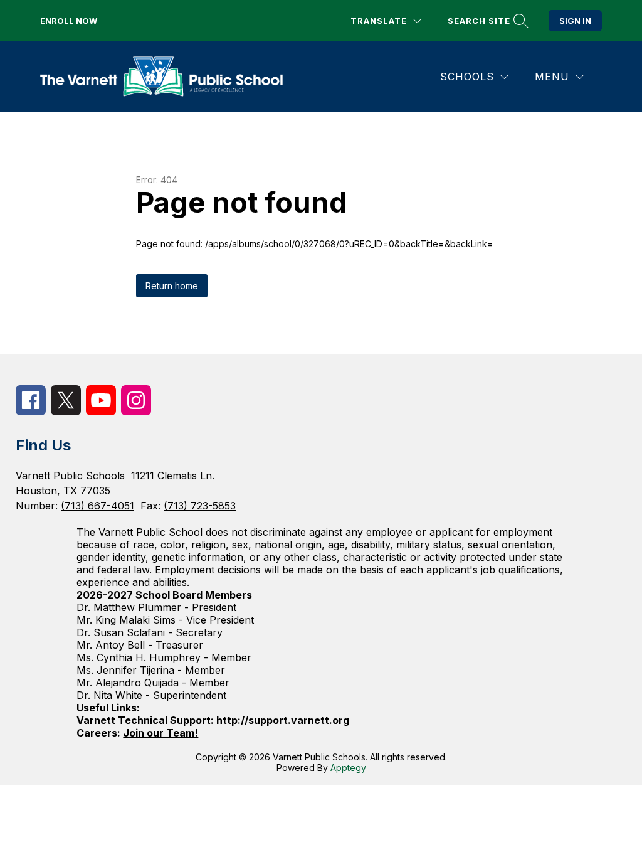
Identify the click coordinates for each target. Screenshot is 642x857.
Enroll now (68, 21)
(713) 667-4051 (97, 505)
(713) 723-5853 (200, 505)
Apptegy (348, 767)
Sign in (575, 21)
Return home (171, 285)
